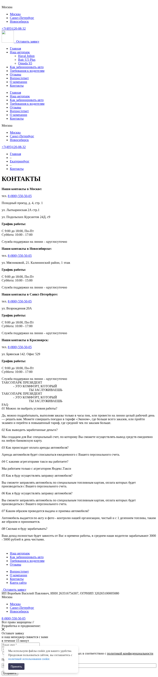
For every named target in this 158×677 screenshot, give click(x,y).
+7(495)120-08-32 (14, 28)
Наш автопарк (20, 52)
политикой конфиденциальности (130, 653)
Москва (15, 14)
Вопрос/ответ (19, 78)
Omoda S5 (25, 63)
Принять (16, 666)
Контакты (17, 85)
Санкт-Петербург (22, 18)
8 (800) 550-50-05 (20, 196)
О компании (18, 82)
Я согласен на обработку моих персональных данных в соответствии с (80, 653)
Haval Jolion (26, 56)
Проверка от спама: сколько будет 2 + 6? (26, 659)
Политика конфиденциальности (57, 622)
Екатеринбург (19, 161)
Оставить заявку (27, 41)
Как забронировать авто (27, 67)
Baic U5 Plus (26, 59)
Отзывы (15, 74)
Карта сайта (18, 582)
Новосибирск (19, 21)
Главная (15, 48)
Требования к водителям (27, 70)
